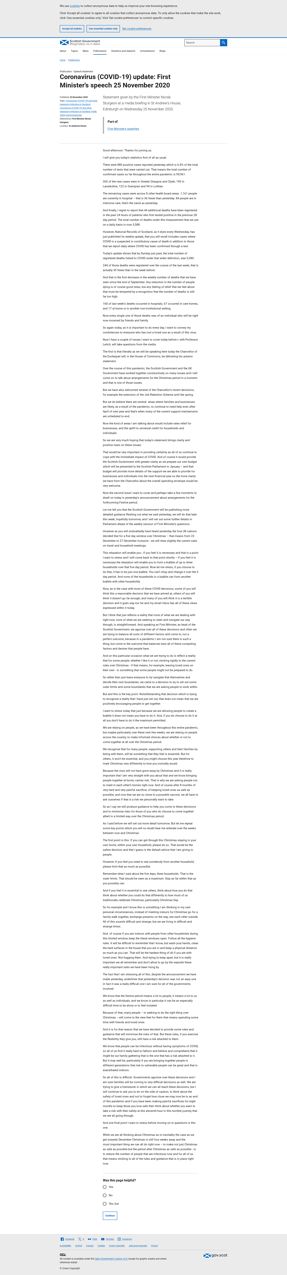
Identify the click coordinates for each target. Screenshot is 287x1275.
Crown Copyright (117, 1245)
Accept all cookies (72, 28)
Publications (99, 51)
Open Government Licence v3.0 (111, 1258)
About (63, 51)
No (111, 1195)
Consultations (147, 51)
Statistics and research (123, 51)
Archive (78, 1245)
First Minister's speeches (123, 129)
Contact (90, 1245)
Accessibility (65, 1245)
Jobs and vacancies (138, 1245)
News (85, 51)
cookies (75, 6)
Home (62, 60)
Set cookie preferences (136, 28)
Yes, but (114, 1203)
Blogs (162, 51)
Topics (74, 51)
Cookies (101, 1245)
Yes (111, 1187)
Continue (110, 1215)
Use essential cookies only (103, 28)
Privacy (154, 1245)
